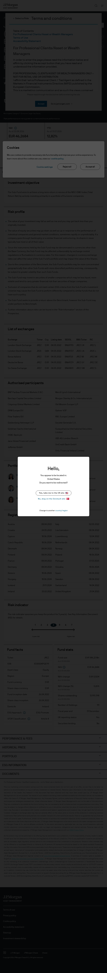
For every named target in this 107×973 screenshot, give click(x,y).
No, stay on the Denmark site (52, 499)
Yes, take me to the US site (51, 493)
